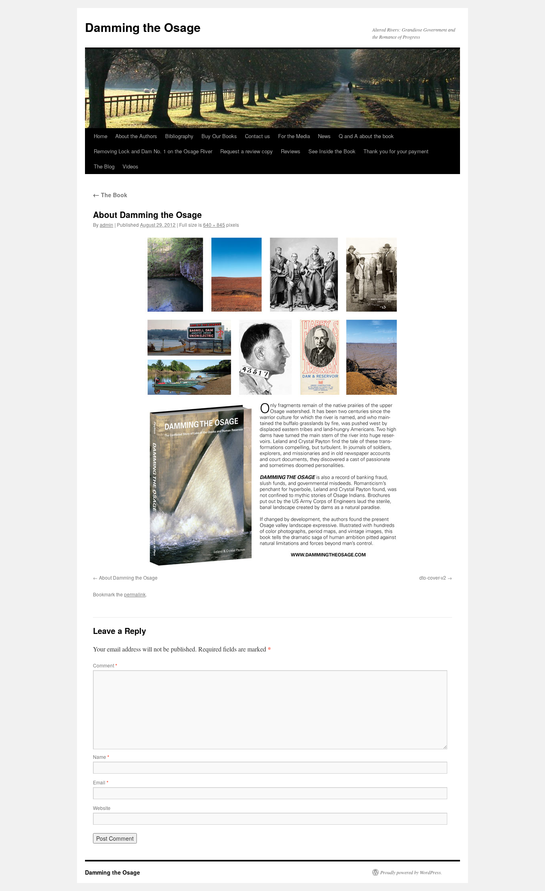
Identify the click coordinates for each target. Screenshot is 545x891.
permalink (135, 594)
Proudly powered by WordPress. (411, 872)
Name (101, 756)
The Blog (104, 166)
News (324, 136)
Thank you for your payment (395, 151)
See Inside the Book (331, 151)
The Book (110, 195)
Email (101, 782)
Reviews (290, 151)
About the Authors (136, 136)
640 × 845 (214, 224)
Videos (130, 166)
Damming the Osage (143, 27)
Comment (105, 665)
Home (100, 136)
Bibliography (179, 136)
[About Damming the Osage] (272, 403)
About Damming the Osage (128, 577)
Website (102, 807)
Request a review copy (246, 151)
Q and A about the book (366, 136)
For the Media (294, 136)
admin (106, 224)
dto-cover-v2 (432, 577)
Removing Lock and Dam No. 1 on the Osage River (153, 151)
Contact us (257, 136)
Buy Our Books (219, 136)
